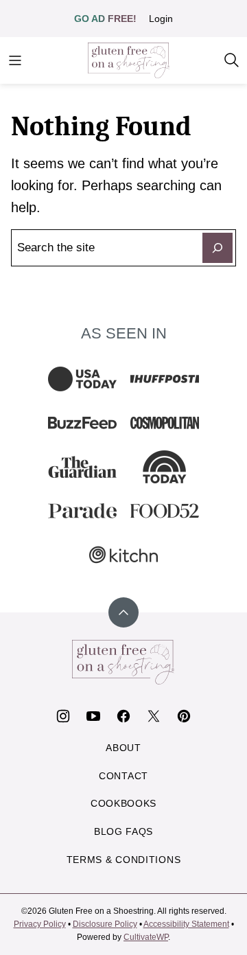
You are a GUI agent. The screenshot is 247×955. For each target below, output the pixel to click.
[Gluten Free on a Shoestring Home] (129, 60)
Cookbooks (123, 803)
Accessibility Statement (186, 924)
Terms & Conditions (124, 859)
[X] (154, 716)
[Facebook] (123, 716)
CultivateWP (146, 937)
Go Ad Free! (105, 18)
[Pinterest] (184, 716)
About (123, 747)
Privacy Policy (40, 924)
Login (161, 18)
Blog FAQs (123, 831)
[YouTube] (93, 716)
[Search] (232, 60)
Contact (123, 775)
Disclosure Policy (105, 924)
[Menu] (15, 60)
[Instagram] (63, 716)
